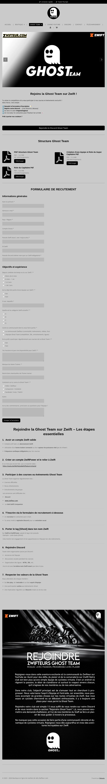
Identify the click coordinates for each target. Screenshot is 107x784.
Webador (102, 778)
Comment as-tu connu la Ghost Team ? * (16, 382)
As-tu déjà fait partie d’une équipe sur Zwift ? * (18, 290)
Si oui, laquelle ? (8, 301)
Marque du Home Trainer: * (12, 364)
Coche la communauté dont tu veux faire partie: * (19, 328)
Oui (6, 294)
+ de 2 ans (8, 285)
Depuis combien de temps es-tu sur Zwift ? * (18, 272)
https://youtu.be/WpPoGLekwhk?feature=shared (19, 466)
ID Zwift (5, 246)
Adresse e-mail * (8, 211)
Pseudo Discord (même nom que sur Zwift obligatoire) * (21, 255)
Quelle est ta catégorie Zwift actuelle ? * (16, 310)
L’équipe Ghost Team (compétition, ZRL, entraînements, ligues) (27, 334)
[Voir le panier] (56, 27)
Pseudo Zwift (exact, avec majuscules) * (16, 238)
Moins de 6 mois (11, 276)
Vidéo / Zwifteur (10, 386)
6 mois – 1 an (9, 279)
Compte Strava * (8, 229)
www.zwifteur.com (11, 501)
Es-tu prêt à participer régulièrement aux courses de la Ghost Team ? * (27, 339)
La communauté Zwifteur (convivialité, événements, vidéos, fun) (27, 331)
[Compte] (50, 27)
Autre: (4, 397)
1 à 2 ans (8, 282)
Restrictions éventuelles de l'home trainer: (17, 373)
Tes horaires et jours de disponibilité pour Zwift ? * (20, 350)
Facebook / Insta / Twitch (13, 392)
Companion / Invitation (13, 389)
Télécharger (20, 161)
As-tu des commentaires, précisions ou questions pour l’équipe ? (25, 406)
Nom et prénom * (8, 202)
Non (6, 297)
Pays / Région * (7, 220)
